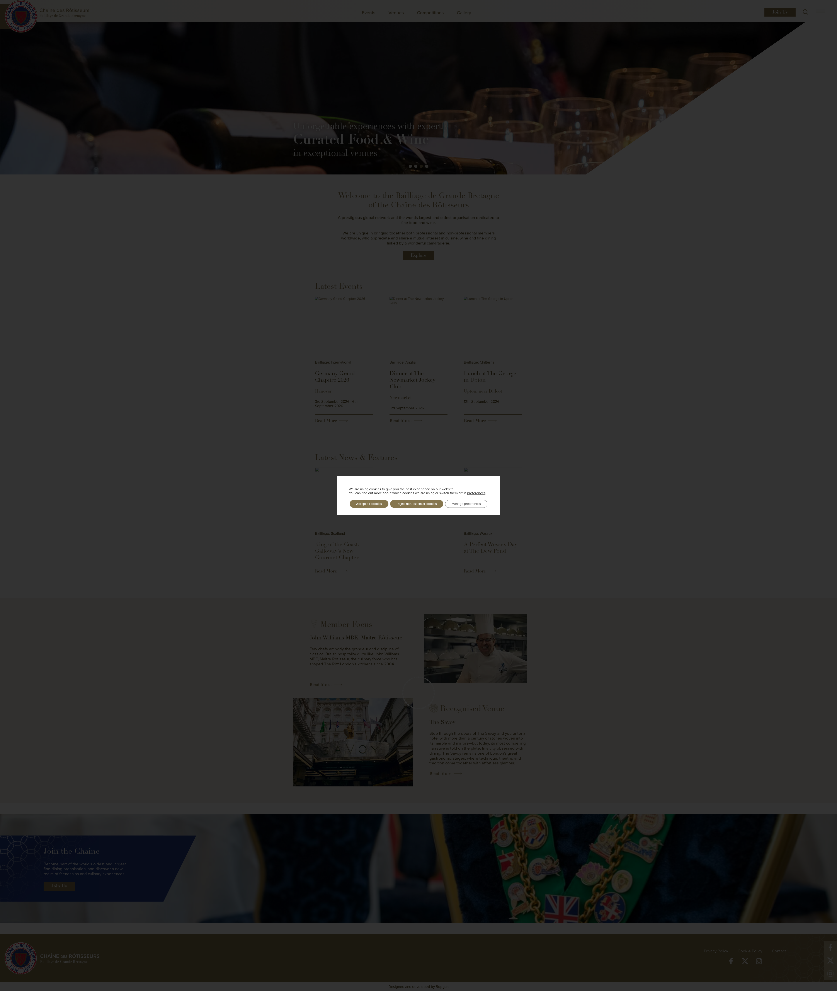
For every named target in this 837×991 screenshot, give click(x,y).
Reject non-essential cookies (417, 503)
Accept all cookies (369, 503)
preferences (476, 493)
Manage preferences (466, 503)
